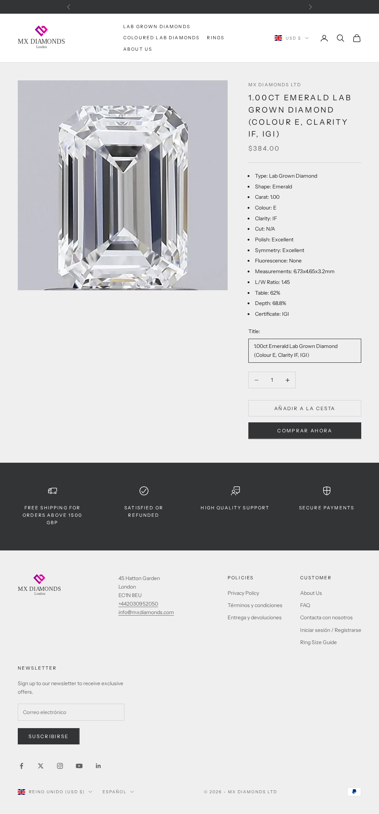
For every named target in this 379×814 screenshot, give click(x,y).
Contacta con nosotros (326, 617)
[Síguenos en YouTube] (79, 766)
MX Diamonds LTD (274, 84)
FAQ (305, 605)
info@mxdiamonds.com (146, 612)
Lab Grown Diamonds (156, 26)
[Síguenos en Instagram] (60, 766)
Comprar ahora (304, 430)
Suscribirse (48, 736)
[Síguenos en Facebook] (21, 766)
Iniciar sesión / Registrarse (330, 630)
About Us (137, 49)
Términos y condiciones (255, 605)
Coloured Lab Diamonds (161, 37)
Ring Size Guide (318, 642)
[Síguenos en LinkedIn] (98, 766)
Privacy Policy (243, 593)
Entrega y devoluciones (255, 617)
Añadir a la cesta (304, 408)
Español (115, 791)
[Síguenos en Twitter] (40, 766)
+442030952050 (138, 603)
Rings (215, 37)
